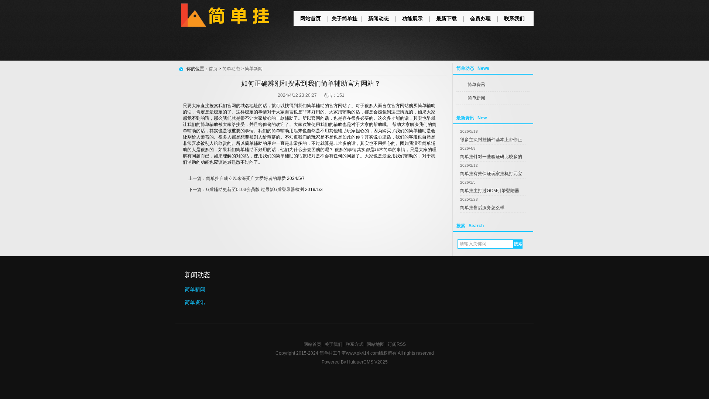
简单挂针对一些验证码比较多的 (491, 156)
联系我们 (514, 18)
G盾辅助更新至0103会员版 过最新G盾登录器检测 (255, 189)
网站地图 (375, 344)
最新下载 (446, 18)
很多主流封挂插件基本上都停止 (491, 139)
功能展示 (412, 18)
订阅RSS (397, 344)
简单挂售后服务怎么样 (482, 207)
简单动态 (231, 68)
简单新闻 (476, 97)
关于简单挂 (344, 18)
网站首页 (310, 18)
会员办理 (480, 18)
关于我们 (333, 344)
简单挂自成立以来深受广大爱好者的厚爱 (246, 178)
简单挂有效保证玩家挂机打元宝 (491, 173)
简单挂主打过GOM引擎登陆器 (489, 190)
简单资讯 (476, 84)
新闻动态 (378, 18)
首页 (213, 68)
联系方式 (354, 344)
